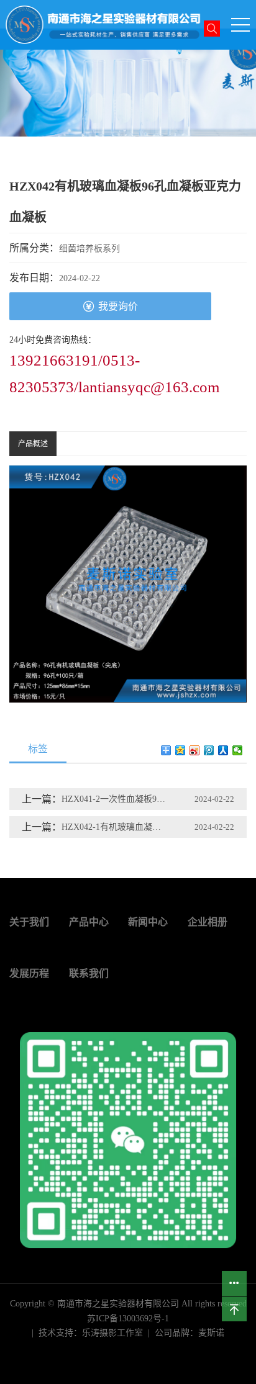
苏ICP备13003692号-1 (128, 1318)
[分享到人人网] (223, 750)
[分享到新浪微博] (195, 750)
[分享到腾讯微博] (209, 750)
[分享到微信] (237, 750)
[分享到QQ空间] (180, 750)
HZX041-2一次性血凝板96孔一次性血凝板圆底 (115, 799)
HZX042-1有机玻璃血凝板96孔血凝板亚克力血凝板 (115, 827)
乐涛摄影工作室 (112, 1332)
